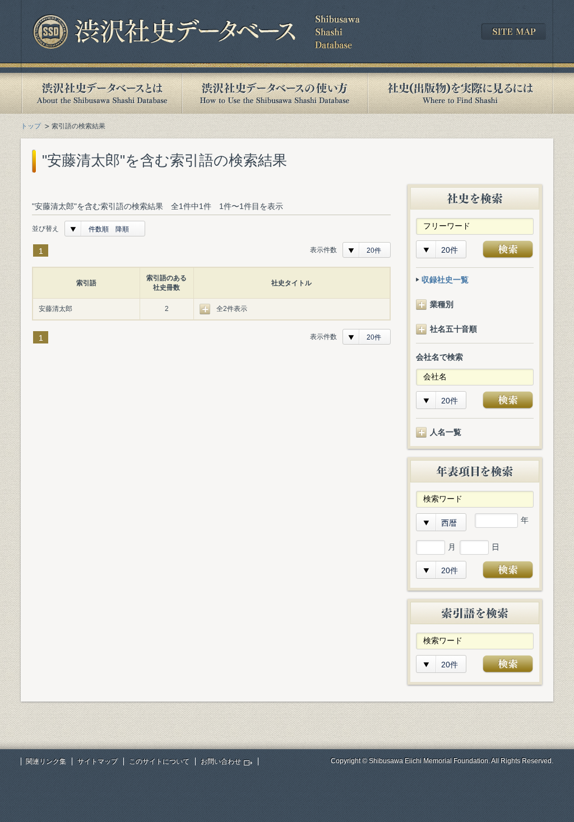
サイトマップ (97, 761)
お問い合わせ (221, 761)
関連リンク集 (46, 761)
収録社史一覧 (445, 279)
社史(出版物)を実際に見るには (460, 93)
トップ (31, 126)
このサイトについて (159, 761)
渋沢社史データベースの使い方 (275, 93)
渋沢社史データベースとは (101, 93)
